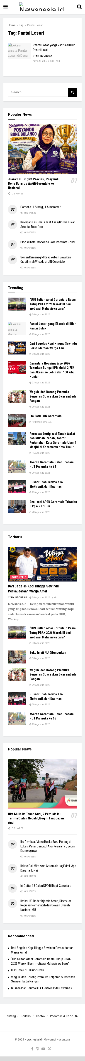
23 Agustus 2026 (41, 382)
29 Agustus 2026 (41, 407)
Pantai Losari (35, 25)
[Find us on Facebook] (32, 1049)
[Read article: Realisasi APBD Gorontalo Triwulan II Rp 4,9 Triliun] (17, 506)
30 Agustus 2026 (41, 314)
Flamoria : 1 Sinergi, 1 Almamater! (40, 207)
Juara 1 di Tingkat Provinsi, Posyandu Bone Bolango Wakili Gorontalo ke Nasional (33, 183)
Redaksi (26, 1016)
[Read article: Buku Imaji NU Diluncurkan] (17, 656)
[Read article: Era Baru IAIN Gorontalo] (17, 420)
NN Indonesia (44, 56)
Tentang (10, 1016)
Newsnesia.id (33, 1039)
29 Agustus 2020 (44, 61)
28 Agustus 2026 (41, 512)
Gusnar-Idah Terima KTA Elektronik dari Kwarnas (41, 988)
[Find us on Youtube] (43, 1049)
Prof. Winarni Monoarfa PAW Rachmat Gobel (47, 242)
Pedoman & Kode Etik (64, 1016)
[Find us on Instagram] (37, 1049)
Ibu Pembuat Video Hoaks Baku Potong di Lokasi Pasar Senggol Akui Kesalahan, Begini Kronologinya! (47, 846)
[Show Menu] (5, 7)
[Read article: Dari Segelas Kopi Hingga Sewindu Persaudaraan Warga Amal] (17, 348)
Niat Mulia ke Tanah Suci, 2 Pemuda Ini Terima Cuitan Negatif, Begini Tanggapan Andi (36, 818)
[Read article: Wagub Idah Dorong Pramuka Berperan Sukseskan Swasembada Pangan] (17, 396)
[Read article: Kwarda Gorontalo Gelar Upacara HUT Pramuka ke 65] (17, 466)
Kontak (40, 1016)
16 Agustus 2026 (41, 453)
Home (11, 25)
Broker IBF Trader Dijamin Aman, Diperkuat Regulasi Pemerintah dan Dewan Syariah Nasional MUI (45, 905)
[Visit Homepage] (42, 6)
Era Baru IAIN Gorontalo (45, 416)
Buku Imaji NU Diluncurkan (47, 652)
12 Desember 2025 (42, 422)
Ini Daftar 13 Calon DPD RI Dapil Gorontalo (46, 886)
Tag (21, 25)
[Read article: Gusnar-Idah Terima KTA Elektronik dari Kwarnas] (17, 486)
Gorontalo (19, 577)
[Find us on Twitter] (49, 1049)
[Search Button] (79, 7)
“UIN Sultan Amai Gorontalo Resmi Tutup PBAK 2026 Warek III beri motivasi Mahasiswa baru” (53, 304)
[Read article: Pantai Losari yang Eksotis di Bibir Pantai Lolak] (19, 51)
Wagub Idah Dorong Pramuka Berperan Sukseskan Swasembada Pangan (52, 396)
